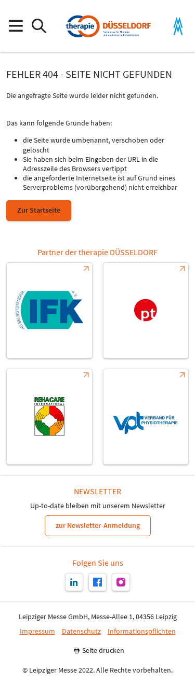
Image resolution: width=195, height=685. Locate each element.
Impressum (37, 631)
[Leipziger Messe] (178, 26)
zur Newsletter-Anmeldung (98, 525)
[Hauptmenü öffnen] (15, 26)
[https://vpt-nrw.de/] (146, 416)
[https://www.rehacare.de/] (49, 416)
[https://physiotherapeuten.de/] (146, 310)
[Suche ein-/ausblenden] (39, 26)
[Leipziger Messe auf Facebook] (97, 582)
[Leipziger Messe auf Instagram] (121, 582)
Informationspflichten (142, 631)
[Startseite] (107, 26)
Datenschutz (81, 631)
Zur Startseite (38, 210)
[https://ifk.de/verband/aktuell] (49, 310)
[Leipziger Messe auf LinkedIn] (74, 582)
